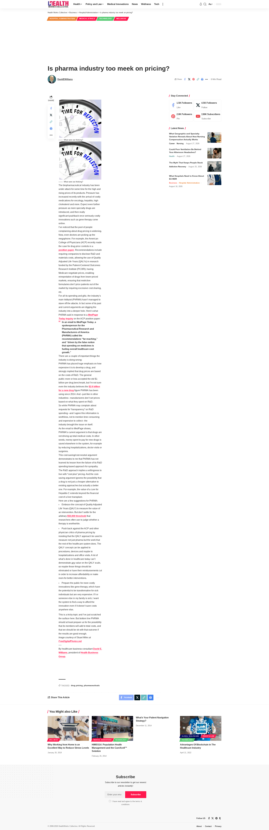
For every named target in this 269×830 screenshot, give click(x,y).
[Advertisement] (134, 42)
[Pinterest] (181, 116)
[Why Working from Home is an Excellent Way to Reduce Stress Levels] (68, 728)
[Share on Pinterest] (193, 79)
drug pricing (77, 685)
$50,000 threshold (76, 516)
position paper (66, 250)
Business (173, 183)
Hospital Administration (62, 18)
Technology (105, 18)
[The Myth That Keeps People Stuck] (214, 166)
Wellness (121, 18)
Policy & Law (208, 736)
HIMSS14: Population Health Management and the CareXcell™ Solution (109, 747)
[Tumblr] (220, 818)
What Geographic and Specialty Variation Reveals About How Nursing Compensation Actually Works (187, 137)
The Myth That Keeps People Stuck (186, 163)
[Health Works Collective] (58, 4)
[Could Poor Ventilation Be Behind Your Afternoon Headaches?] (214, 153)
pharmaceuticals (92, 685)
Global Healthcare (190, 736)
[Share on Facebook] (185, 79)
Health (172, 156)
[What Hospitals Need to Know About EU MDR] (214, 180)
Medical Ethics (87, 18)
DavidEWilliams (65, 79)
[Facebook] (181, 105)
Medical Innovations (102, 740)
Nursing (180, 143)
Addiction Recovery (177, 167)
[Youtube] (207, 116)
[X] (207, 105)
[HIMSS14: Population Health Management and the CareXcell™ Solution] (112, 728)
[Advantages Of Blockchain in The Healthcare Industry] (200, 728)
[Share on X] (189, 79)
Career (172, 143)
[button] (163, 4)
